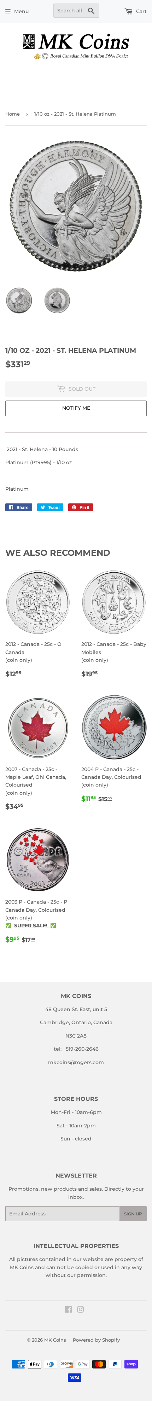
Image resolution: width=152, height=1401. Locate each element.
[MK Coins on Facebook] (68, 1310)
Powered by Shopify (96, 1340)
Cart (141, 11)
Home (12, 114)
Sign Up (133, 1213)
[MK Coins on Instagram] (80, 1310)
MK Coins (55, 1340)
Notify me (76, 408)
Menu (21, 11)
